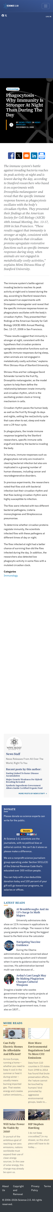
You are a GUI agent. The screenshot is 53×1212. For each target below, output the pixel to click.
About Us (5, 1188)
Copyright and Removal (18, 1190)
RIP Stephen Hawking (36, 1126)
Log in (48, 17)
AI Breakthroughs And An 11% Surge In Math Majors (32, 912)
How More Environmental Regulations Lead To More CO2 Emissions (39, 1050)
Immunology (12, 89)
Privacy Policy (35, 1188)
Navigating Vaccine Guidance (28, 943)
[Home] (12, 6)
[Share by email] (26, 155)
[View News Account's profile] (11, 125)
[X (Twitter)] (6, 15)
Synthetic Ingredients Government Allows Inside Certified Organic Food (24, 786)
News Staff (25, 122)
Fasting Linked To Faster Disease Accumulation (22, 774)
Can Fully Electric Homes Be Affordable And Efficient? (13, 1048)
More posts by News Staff (32, 793)
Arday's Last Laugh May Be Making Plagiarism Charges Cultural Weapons (31, 980)
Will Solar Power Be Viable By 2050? (14, 1127)
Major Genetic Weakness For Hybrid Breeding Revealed (24, 780)
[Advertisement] (26, 48)
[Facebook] (3, 15)
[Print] (41, 155)
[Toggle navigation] (46, 6)
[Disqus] (26, 616)
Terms (47, 1186)
